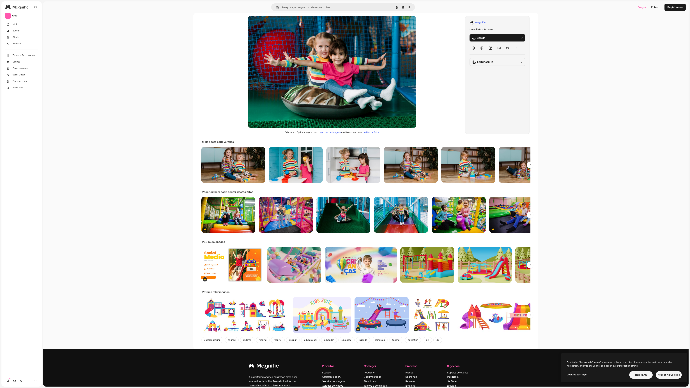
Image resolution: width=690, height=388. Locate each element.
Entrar (655, 7)
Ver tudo (229, 142)
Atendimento (371, 381)
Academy (369, 372)
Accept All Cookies (669, 374)
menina (262, 340)
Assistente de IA (331, 376)
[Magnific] (264, 366)
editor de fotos (371, 132)
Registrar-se (675, 7)
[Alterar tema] (21, 381)
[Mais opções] (516, 48)
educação (346, 340)
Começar (370, 366)
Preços (642, 7)
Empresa (411, 366)
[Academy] (14, 381)
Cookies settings (576, 374)
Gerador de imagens (333, 381)
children (247, 340)
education (413, 340)
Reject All (641, 374)
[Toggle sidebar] (35, 7)
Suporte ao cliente (457, 372)
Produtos (328, 366)
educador (329, 340)
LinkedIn (452, 385)
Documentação (372, 376)
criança (232, 340)
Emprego (410, 385)
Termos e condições (375, 385)
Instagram (453, 376)
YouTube (452, 381)
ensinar (293, 340)
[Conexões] (8, 381)
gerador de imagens (330, 132)
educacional (310, 340)
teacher (396, 340)
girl (427, 340)
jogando (363, 340)
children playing (212, 340)
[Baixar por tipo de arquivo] (521, 37)
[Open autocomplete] (276, 7)
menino (278, 340)
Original (271, 22)
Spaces (326, 372)
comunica (380, 340)
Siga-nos (453, 366)
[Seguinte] (530, 165)
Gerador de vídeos (332, 385)
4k (437, 340)
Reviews (410, 381)
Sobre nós (411, 376)
